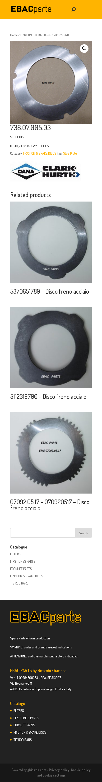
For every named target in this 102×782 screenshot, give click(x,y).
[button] (84, 48)
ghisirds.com (36, 770)
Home (14, 35)
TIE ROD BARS (19, 583)
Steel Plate (70, 153)
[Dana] (45, 172)
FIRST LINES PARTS (22, 561)
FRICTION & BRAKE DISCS (35, 35)
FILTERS (15, 554)
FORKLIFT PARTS (21, 569)
